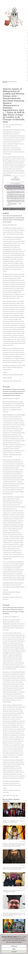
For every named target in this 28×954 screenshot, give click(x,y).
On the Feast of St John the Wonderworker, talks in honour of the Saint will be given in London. (14, 868)
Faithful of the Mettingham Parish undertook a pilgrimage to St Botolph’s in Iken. (14, 821)
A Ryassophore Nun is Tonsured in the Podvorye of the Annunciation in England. (14, 891)
